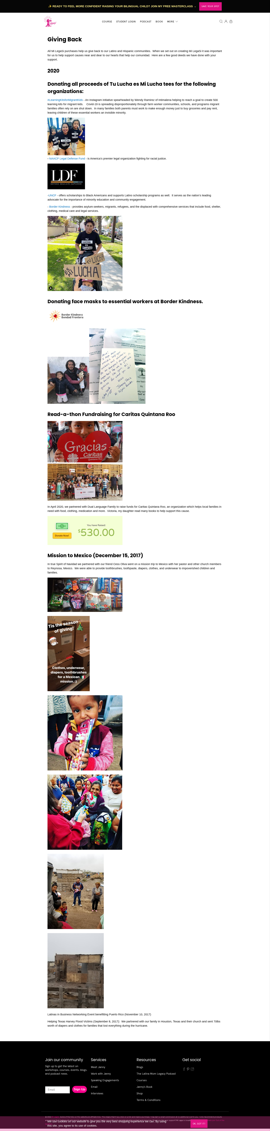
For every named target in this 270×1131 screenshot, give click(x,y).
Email (94, 1087)
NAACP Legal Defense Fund (67, 158)
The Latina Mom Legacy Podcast (156, 1073)
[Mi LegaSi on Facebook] (184, 1070)
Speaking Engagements (105, 1080)
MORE (170, 21)
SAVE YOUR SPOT (210, 6)
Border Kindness (59, 206)
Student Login (126, 21)
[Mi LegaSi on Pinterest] (188, 1070)
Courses (142, 1080)
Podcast (146, 21)
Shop (140, 1093)
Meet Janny (98, 1067)
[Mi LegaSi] (49, 21)
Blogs (140, 1067)
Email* (49, 1083)
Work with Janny (101, 1073)
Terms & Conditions (148, 1100)
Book (159, 21)
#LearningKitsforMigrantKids (65, 100)
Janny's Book (144, 1087)
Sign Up (79, 1089)
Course (107, 21)
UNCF (52, 195)
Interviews (97, 1093)
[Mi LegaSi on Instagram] (192, 1070)
